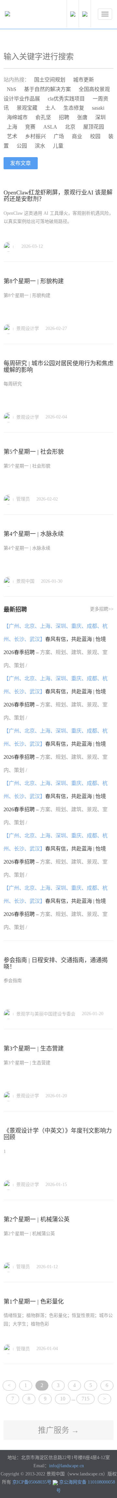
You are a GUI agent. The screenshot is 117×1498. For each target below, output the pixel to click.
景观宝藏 (27, 108)
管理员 (22, 499)
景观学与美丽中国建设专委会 (45, 1014)
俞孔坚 (43, 117)
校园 (95, 136)
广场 (59, 136)
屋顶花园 (93, 127)
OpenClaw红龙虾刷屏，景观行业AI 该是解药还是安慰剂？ (58, 195)
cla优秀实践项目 (66, 98)
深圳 (100, 117)
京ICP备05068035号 (31, 1482)
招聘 (64, 117)
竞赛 (30, 127)
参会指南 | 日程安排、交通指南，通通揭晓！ (56, 963)
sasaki (98, 108)
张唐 (82, 117)
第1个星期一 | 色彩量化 (34, 1301)
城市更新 (83, 79)
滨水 (40, 146)
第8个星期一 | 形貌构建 (34, 281)
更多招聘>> (101, 609)
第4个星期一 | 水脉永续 (34, 534)
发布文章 (20, 163)
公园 (22, 146)
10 (62, 1398)
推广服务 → (58, 1430)
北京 (70, 127)
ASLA (50, 127)
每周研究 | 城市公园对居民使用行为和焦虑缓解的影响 (58, 366)
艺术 (12, 136)
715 (85, 1398)
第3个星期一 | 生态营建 (34, 1048)
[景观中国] (27, 15)
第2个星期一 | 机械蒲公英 (37, 1219)
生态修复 (73, 108)
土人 (50, 108)
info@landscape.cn (66, 1465)
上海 (12, 127)
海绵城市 (17, 117)
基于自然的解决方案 (47, 89)
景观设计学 (27, 328)
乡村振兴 (35, 136)
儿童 (58, 146)
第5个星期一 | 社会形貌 (34, 451)
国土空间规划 (49, 79)
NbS (11, 89)
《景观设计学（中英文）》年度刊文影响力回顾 (58, 1134)
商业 (77, 136)
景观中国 (24, 581)
